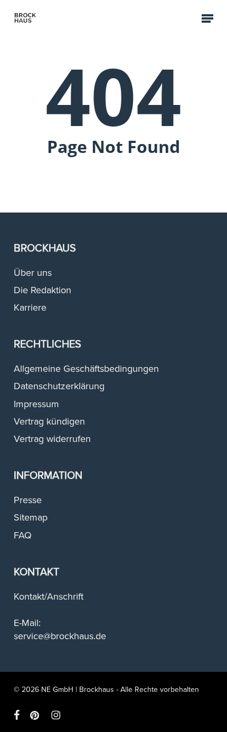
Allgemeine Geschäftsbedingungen (86, 368)
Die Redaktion (42, 290)
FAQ (23, 535)
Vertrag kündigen (49, 421)
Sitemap (31, 517)
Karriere (30, 307)
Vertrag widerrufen (52, 439)
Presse (28, 500)
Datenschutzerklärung (59, 386)
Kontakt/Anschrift (48, 596)
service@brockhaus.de (60, 636)
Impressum (36, 404)
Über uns (33, 272)
